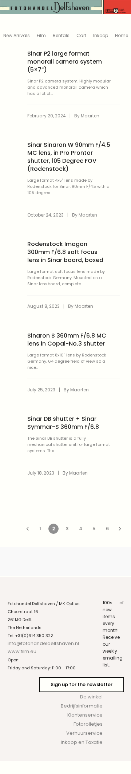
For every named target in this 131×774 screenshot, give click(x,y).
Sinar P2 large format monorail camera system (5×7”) (64, 62)
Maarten (90, 116)
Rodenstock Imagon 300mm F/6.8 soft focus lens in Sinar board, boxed (65, 252)
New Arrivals (16, 35)
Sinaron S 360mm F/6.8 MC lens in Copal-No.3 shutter (66, 340)
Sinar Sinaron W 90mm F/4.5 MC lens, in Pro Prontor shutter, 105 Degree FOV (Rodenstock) (68, 157)
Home (121, 35)
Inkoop (100, 35)
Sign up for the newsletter (81, 684)
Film (41, 35)
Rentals (61, 35)
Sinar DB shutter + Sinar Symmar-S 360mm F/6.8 (63, 423)
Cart (81, 35)
